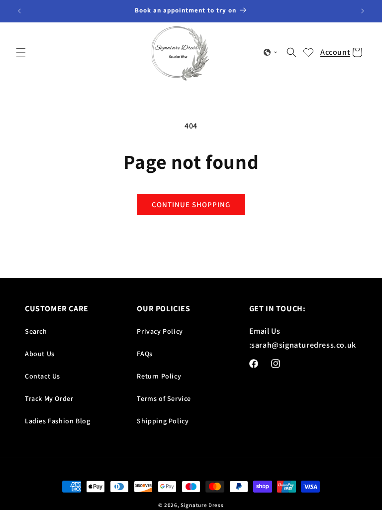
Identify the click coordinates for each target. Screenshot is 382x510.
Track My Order (49, 398)
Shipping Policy (163, 420)
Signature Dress (202, 505)
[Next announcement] (363, 11)
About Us (40, 353)
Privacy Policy (160, 331)
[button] (21, 52)
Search (36, 331)
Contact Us (42, 376)
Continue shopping (191, 204)
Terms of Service (164, 398)
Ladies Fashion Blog (57, 420)
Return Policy (159, 376)
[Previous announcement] (19, 11)
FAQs (144, 353)
